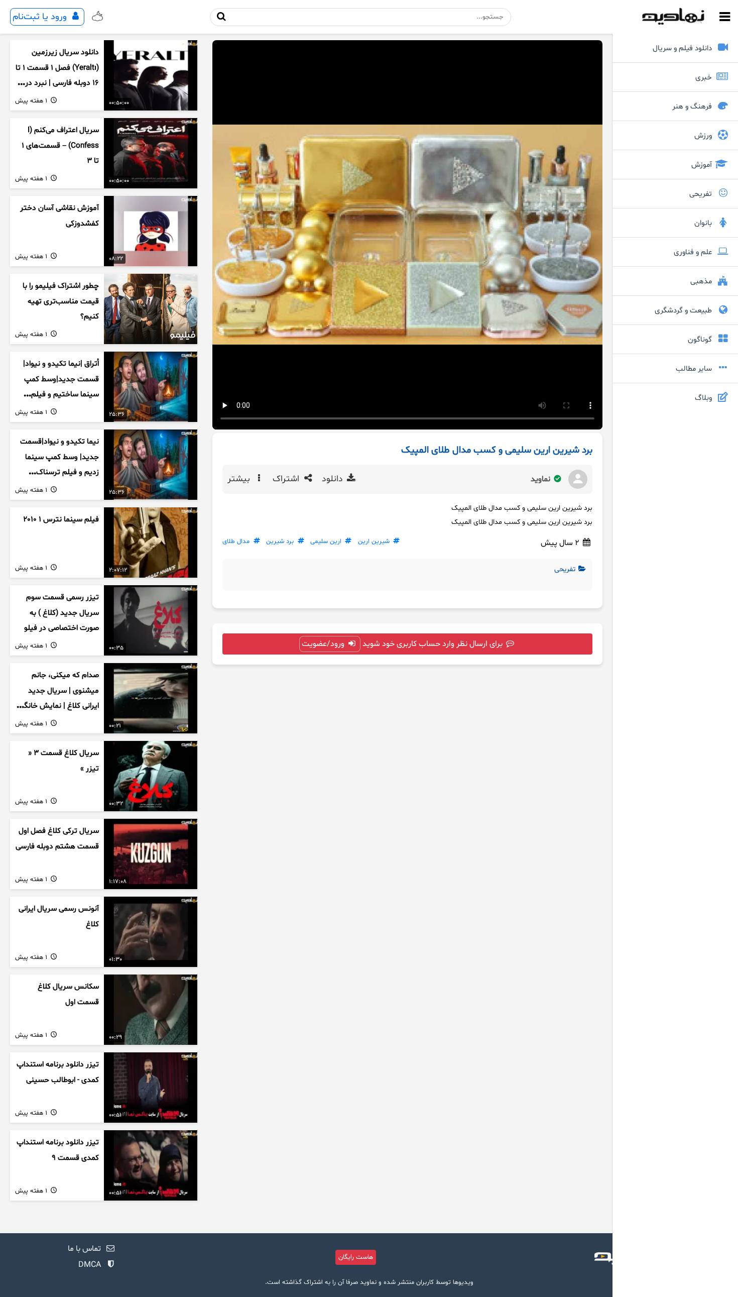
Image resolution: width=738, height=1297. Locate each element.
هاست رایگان (355, 1257)
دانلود (333, 479)
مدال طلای (236, 541)
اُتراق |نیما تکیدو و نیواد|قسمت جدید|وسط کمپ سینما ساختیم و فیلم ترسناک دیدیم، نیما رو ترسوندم (61, 395)
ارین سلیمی (325, 541)
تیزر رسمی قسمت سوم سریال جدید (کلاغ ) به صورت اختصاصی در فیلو (61, 612)
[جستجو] (221, 17)
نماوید (541, 479)
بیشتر (240, 479)
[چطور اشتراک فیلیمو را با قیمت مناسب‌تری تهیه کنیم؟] (150, 309)
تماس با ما (84, 1248)
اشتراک (287, 479)
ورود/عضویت (324, 644)
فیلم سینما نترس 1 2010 (61, 519)
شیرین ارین (374, 541)
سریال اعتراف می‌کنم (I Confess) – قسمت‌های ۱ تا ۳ (60, 145)
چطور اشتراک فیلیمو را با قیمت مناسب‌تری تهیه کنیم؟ (61, 301)
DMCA (89, 1264)
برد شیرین (280, 541)
